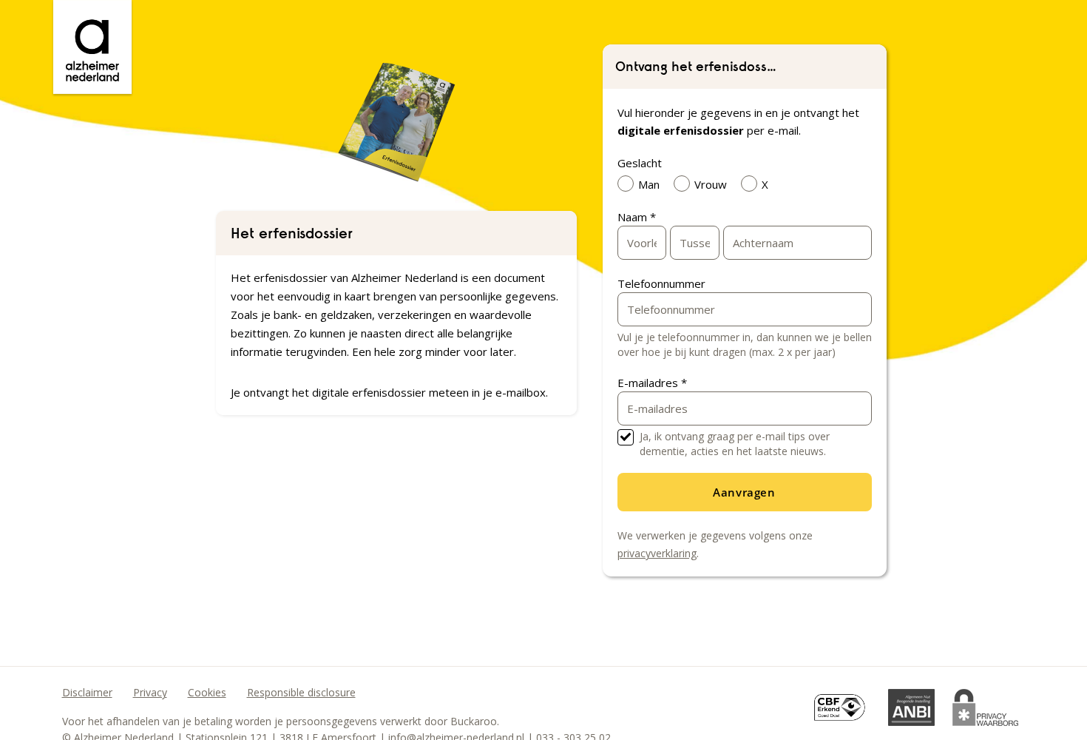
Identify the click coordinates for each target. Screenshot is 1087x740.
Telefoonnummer (661, 283)
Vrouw (710, 184)
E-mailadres (652, 382)
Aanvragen (744, 492)
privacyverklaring (657, 553)
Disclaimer (87, 692)
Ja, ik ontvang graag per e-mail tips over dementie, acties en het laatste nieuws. (735, 443)
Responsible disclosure (301, 692)
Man (649, 184)
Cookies (207, 692)
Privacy (150, 692)
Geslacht (639, 162)
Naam (636, 216)
